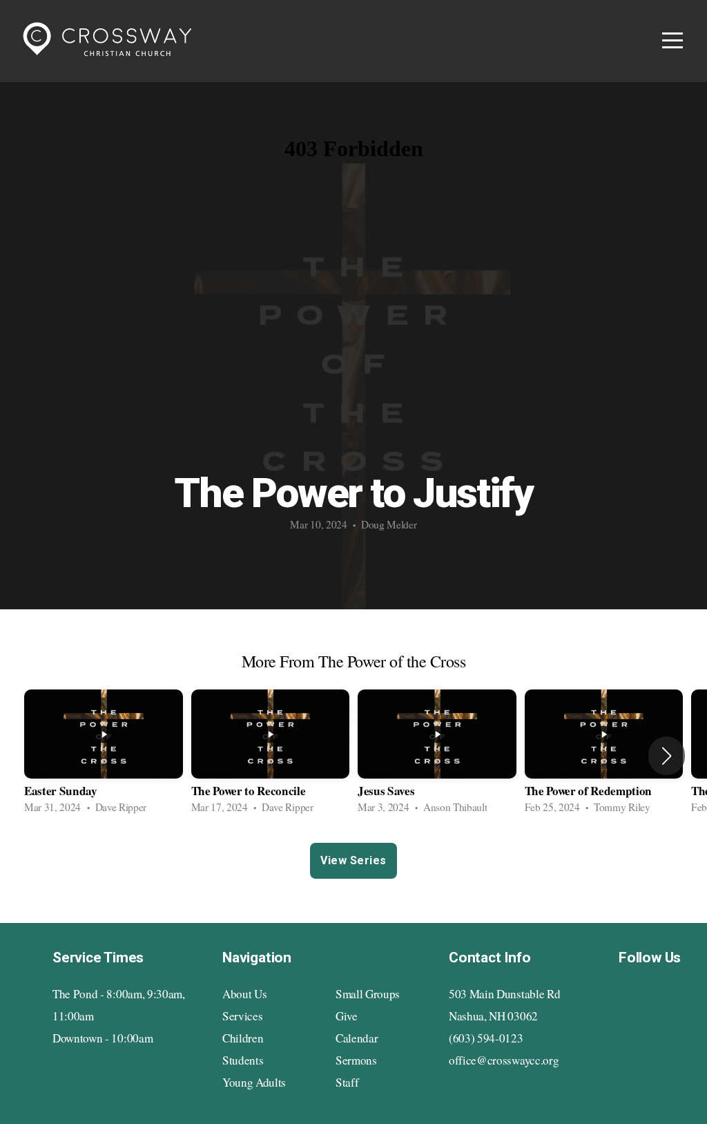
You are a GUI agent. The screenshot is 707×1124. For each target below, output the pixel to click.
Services (242, 1016)
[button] (666, 756)
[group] (103, 755)
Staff (347, 1082)
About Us (244, 994)
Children (242, 1038)
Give (347, 1016)
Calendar (357, 1038)
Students (242, 1060)
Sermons (356, 1060)
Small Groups (368, 994)
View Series (353, 860)
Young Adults (254, 1082)
